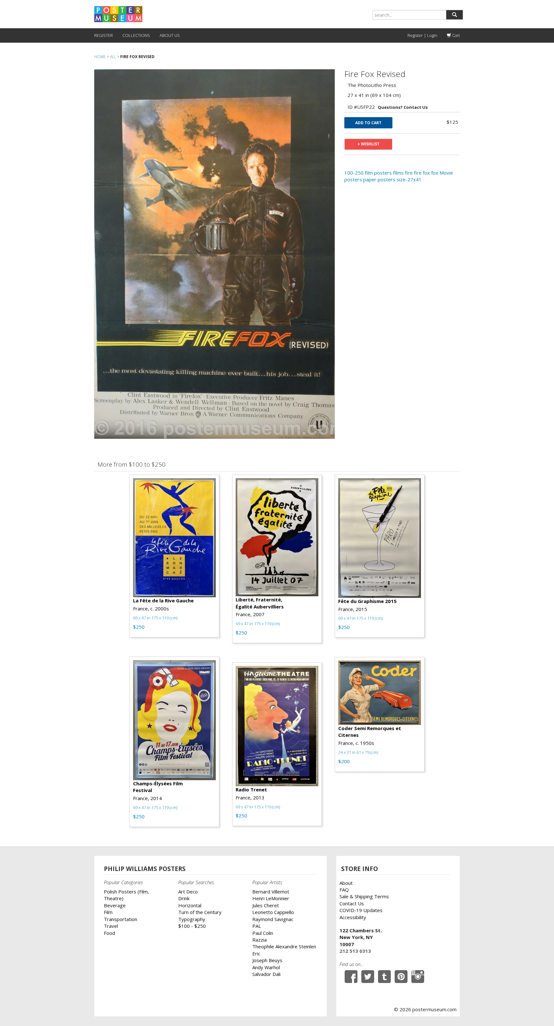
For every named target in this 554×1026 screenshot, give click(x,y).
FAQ (344, 889)
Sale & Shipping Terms (364, 896)
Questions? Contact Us (403, 107)
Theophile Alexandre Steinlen (284, 946)
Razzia (259, 939)
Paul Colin (262, 933)
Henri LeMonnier (270, 898)
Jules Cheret (265, 905)
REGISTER (103, 35)
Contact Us (352, 903)
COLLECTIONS (136, 35)
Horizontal (189, 905)
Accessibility (353, 917)
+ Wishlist (368, 144)
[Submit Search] (454, 15)
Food (109, 933)
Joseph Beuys (267, 960)
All (113, 56)
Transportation (120, 919)
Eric (256, 953)
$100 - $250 (192, 926)
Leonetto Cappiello (273, 912)
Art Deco (188, 891)
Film (108, 912)
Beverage (115, 905)
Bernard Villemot (270, 891)
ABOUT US (170, 35)
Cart (455, 35)
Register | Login (422, 35)
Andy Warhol (266, 967)
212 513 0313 (355, 951)
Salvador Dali (266, 974)
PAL (256, 926)
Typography (191, 919)
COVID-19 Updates (361, 910)
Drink (183, 898)
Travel (111, 926)
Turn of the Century (200, 912)
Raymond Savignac (272, 919)
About (346, 883)
